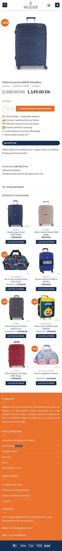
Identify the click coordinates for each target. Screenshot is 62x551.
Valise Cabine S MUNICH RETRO (46, 280)
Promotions (8, 467)
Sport (5, 462)
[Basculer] (58, 440)
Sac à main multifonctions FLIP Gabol (15, 280)
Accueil (6, 86)
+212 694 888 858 (17, 535)
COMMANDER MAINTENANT (35, 108)
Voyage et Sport (21, 86)
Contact (6, 501)
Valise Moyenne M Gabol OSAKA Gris (16, 327)
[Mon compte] (57, 5)
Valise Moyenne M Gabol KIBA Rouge (16, 374)
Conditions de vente (12, 484)
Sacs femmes (8, 445)
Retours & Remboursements (16, 495)
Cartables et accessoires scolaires (18, 440)
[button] (4, 5)
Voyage (36, 86)
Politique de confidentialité (15, 490)
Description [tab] (10, 143)
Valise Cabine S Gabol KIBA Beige (46, 233)
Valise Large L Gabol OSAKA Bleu (16, 233)
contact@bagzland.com (20, 527)
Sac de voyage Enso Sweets (46, 373)
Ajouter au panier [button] (16, 242)
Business (6, 456)
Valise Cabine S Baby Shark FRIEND (46, 327)
